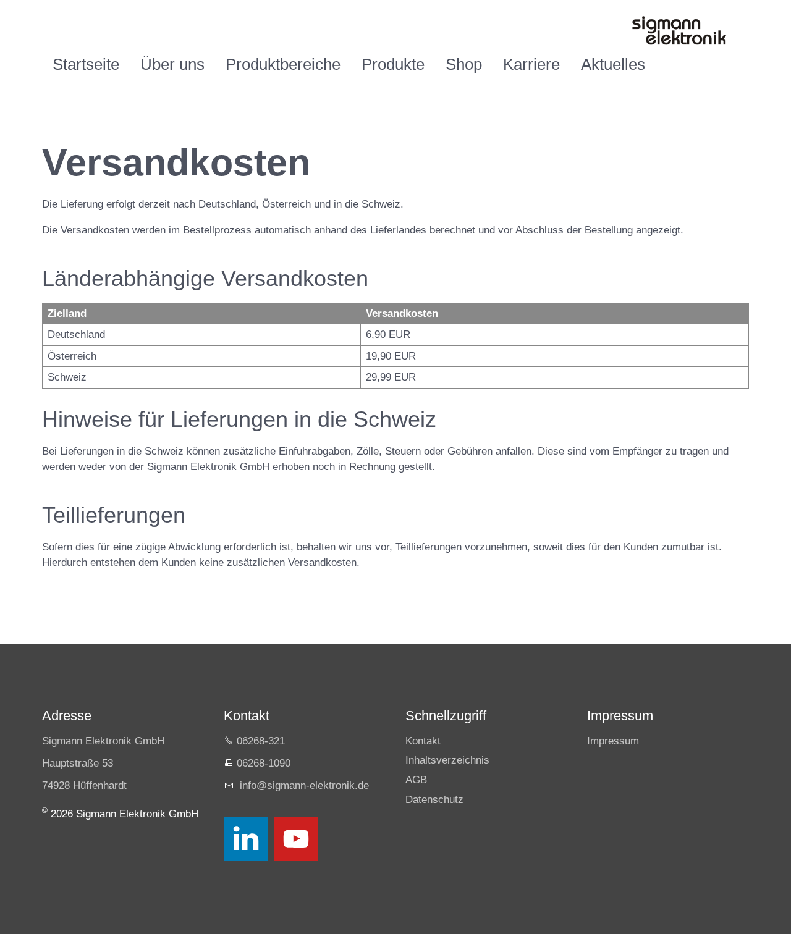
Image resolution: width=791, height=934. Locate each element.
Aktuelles (613, 64)
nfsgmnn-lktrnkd (302, 785)
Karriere (531, 64)
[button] (246, 839)
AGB (416, 780)
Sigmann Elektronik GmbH (103, 741)
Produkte (393, 64)
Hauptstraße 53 (77, 763)
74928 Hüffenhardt (84, 785)
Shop (464, 64)
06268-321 (261, 741)
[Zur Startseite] (679, 31)
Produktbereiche (283, 64)
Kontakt (423, 741)
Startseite (86, 64)
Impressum (613, 741)
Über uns (172, 64)
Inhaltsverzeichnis (447, 760)
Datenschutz (434, 800)
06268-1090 (263, 763)
